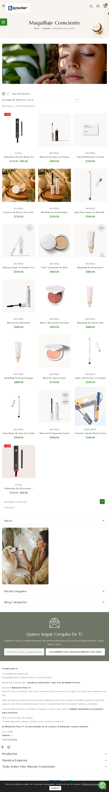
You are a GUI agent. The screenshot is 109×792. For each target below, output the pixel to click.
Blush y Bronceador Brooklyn (54, 322)
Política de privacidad (93, 784)
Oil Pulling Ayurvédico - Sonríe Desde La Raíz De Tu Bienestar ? (35, 777)
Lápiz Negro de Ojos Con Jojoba (19, 433)
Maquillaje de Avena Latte (90, 322)
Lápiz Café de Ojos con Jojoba (90, 378)
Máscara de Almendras (18, 322)
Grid (4, 93)
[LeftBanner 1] (25, 556)
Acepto (55, 788)
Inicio (8, 521)
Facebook (3, 747)
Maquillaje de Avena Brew (90, 267)
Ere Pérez (54, 153)
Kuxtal (18, 153)
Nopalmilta (90, 429)
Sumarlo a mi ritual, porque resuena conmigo (31, 116)
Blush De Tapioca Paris (54, 378)
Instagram (9, 747)
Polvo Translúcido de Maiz (54, 267)
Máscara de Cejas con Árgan (54, 157)
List (8, 93)
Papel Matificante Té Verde (90, 157)
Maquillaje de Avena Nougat (18, 378)
